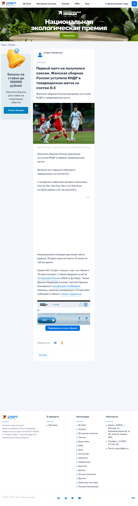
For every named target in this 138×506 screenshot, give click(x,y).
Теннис (82, 437)
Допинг (82, 470)
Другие (82, 478)
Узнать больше (16, 110)
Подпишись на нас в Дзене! (62, 328)
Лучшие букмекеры (88, 486)
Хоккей (65, 3)
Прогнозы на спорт (88, 482)
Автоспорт (83, 454)
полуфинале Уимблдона (66, 286)
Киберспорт (84, 462)
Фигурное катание (46, 3)
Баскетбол (83, 441)
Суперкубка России (49, 278)
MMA (77, 3)
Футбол (27, 3)
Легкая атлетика (87, 474)
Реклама (53, 425)
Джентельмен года (118, 3)
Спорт (3, 45)
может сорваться (71, 293)
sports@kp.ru (122, 448)
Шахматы (83, 458)
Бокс (80, 449)
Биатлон (82, 466)
